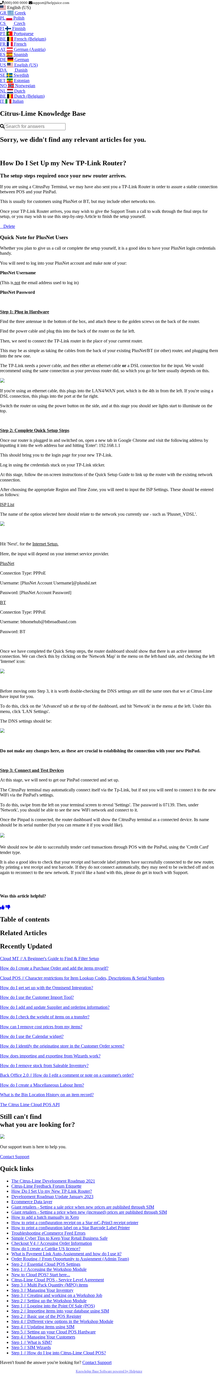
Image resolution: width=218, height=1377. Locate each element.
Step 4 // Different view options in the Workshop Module (62, 1321)
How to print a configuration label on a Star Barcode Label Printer (70, 1227)
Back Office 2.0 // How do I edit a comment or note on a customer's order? (67, 1075)
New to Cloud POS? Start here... (40, 1274)
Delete (9, 226)
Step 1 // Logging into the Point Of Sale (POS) (53, 1305)
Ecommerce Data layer (31, 1201)
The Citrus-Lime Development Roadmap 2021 (53, 1181)
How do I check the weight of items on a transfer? (44, 1016)
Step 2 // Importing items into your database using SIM (60, 1311)
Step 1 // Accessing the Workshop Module (49, 1269)
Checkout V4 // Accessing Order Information (51, 1243)
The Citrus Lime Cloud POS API (30, 1104)
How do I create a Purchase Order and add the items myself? (54, 968)
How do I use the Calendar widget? (32, 1036)
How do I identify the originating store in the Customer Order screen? (62, 1046)
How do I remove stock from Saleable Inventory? (44, 1065)
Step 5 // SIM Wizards (31, 1347)
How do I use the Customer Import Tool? (37, 997)
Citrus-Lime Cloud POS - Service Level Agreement (57, 1279)
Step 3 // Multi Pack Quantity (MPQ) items (49, 1284)
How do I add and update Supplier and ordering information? (55, 1007)
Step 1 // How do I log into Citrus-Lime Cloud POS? (58, 1352)
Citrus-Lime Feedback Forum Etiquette (46, 1186)
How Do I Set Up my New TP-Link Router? (51, 1191)
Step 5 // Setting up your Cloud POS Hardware (53, 1331)
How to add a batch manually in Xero (45, 1217)
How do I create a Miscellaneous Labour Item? (42, 1085)
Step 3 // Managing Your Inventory (42, 1290)
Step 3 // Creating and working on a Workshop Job (56, 1295)
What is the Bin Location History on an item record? (47, 1094)
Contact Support (14, 1156)
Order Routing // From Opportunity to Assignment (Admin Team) (70, 1258)
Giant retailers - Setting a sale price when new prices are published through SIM (82, 1207)
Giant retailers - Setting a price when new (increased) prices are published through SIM (89, 1212)
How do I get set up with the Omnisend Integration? (46, 987)
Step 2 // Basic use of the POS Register (46, 1316)
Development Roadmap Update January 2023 (52, 1196)
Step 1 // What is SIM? (31, 1342)
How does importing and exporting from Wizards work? (50, 1055)
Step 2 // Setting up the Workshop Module (49, 1300)
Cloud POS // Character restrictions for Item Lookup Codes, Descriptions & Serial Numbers (82, 978)
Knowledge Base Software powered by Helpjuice (109, 1371)
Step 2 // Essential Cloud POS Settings (45, 1264)
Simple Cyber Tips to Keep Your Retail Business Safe (59, 1238)
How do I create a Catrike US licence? (45, 1248)
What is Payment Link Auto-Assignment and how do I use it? (66, 1253)
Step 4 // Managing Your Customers (43, 1337)
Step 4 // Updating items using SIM (42, 1326)
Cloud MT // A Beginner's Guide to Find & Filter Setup (49, 958)
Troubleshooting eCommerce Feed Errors (48, 1233)
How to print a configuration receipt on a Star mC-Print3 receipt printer (74, 1222)
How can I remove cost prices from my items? (41, 1026)
